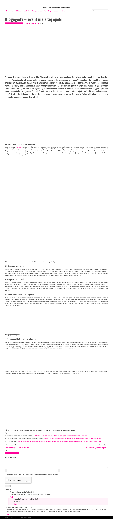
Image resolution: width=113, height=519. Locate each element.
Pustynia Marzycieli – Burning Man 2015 (17, 448)
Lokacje (55, 11)
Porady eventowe (37, 11)
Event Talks (9, 11)
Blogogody (8, 453)
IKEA (34, 435)
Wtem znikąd (58, 435)
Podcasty (63, 11)
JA (86, 435)
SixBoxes (44, 435)
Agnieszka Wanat (67, 435)
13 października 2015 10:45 (31, 23)
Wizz (38, 435)
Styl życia (18, 11)
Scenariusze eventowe (17, 23)
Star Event (76, 435)
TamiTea (50, 435)
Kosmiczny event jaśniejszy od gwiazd (96, 448)
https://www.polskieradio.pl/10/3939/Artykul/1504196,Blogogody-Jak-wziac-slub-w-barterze (72, 438)
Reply (11, 497)
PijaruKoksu (19, 147)
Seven (82, 435)
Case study (47, 11)
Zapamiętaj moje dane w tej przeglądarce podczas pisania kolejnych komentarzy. (32, 474)
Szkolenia (26, 11)
